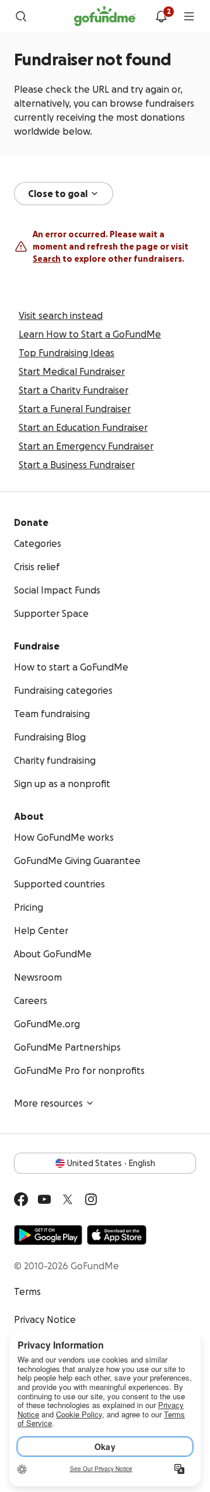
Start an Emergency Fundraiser (86, 446)
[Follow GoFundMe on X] (67, 1199)
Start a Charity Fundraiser (73, 390)
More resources (48, 1103)
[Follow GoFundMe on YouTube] (44, 1199)
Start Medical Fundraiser (72, 371)
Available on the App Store (116, 1235)
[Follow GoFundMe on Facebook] (21, 1199)
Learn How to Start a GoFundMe (90, 334)
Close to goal (58, 193)
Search (47, 259)
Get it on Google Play (48, 1235)
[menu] (189, 16)
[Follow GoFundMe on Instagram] (91, 1199)
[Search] (21, 16)
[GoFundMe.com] (104, 16)
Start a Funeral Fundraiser (75, 408)
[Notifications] (161, 16)
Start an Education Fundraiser (83, 427)
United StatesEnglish (111, 1163)
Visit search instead (61, 315)
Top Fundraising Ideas (66, 352)
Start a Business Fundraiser (77, 464)
